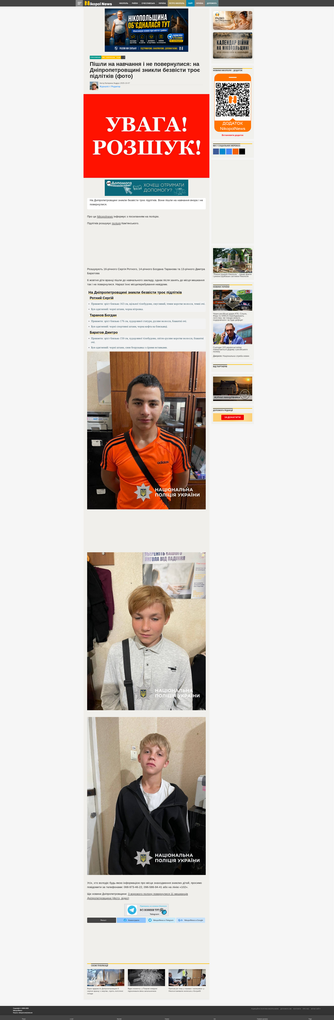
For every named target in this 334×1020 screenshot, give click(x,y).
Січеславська (148, 3)
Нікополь (123, 3)
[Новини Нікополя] (98, 5)
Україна (162, 3)
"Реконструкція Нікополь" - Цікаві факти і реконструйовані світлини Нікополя (232, 275)
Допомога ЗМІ (285, 1009)
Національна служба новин (236, 356)
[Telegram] (222, 151)
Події (118, 57)
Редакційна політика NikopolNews (265, 1009)
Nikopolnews (105, 216)
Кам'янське (110, 57)
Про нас (306, 1009)
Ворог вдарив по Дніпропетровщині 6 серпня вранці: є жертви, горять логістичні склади (105, 991)
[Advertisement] (146, 247)
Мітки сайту (316, 1009)
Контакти (297, 1009)
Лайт (190, 3)
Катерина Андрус (112, 83)
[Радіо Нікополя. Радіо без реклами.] (232, 20)
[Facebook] (216, 151)
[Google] (229, 151)
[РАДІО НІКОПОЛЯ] (232, 45)
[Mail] (242, 151)
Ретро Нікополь (176, 3)
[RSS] (235, 151)
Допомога (212, 3)
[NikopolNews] (146, 910)
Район (135, 3)
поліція (116, 223)
